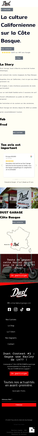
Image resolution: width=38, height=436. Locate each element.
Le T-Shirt (11, 331)
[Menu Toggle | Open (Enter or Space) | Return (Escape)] (32, 3)
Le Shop (11, 325)
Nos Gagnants (11, 338)
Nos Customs (11, 319)
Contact (11, 344)
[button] (7, 9)
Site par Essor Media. (19, 424)
